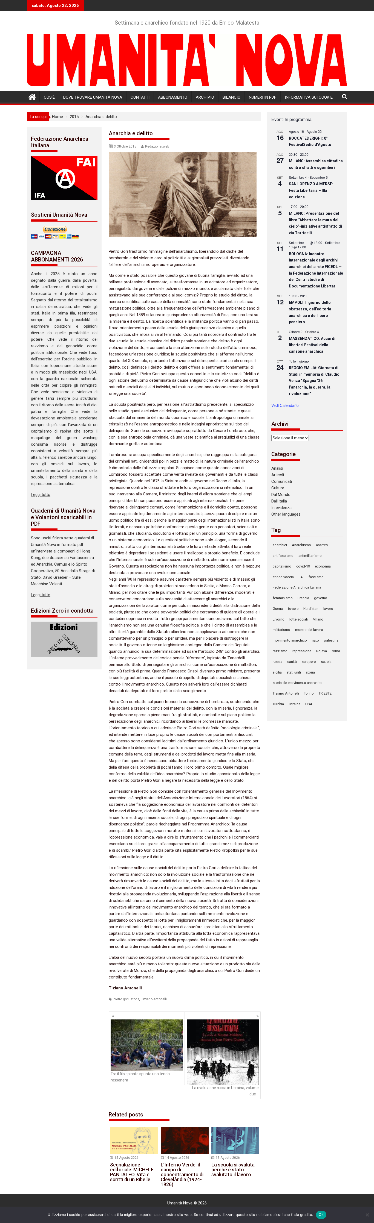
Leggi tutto (40, 494)
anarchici (280, 545)
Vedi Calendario (285, 405)
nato (315, 640)
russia (277, 662)
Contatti (140, 97)
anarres (322, 545)
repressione (301, 651)
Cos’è (49, 97)
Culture (277, 488)
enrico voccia (283, 577)
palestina (331, 640)
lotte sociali (298, 619)
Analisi (277, 468)
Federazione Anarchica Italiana (297, 587)
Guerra (278, 609)
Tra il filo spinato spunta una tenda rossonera (140, 1077)
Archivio (205, 97)
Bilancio (231, 97)
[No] (367, 1215)
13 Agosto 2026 (228, 1158)
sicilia (277, 672)
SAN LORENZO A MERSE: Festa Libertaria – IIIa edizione (311, 190)
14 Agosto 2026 (177, 1158)
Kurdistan (310, 609)
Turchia (278, 704)
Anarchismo (301, 545)
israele (293, 609)
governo (320, 598)
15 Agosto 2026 (126, 1158)
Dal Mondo (280, 494)
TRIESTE (325, 693)
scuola (326, 662)
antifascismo (283, 556)
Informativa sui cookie (309, 97)
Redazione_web (157, 146)
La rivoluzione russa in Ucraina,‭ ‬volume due (225, 1091)
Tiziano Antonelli (154, 999)
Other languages (286, 514)
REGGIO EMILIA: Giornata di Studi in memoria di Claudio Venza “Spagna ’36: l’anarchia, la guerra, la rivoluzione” (314, 381)
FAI (301, 577)
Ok (321, 1214)
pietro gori (121, 999)
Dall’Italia (279, 501)
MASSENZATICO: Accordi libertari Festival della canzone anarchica (312, 345)
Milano (318, 619)
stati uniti (294, 672)
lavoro (328, 609)
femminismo (283, 598)
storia (135, 999)
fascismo (316, 577)
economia (323, 566)
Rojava (321, 651)
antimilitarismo (310, 556)
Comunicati (281, 481)
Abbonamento (172, 97)
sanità (292, 662)
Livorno (278, 619)
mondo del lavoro (309, 630)
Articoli (277, 474)
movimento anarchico (290, 640)
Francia (303, 598)
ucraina (294, 704)
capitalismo (282, 566)
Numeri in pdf (262, 97)
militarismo (281, 630)
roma (336, 651)
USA (308, 704)
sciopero (309, 662)
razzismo (280, 651)
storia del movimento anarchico (298, 683)
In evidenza (281, 507)
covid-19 (303, 566)
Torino (309, 693)
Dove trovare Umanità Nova (92, 97)
